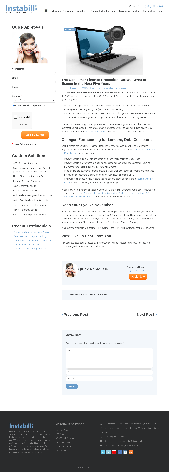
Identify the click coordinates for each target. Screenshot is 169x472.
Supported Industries (103, 11)
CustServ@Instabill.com (114, 437)
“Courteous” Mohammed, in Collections (32, 240)
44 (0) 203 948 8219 (129, 445)
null (161, 11)
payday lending (120, 88)
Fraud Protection (63, 450)
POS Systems (61, 434)
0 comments (95, 88)
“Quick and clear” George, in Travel (30, 248)
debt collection (107, 88)
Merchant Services (62, 11)
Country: (17, 96)
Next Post (146, 314)
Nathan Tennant (70, 88)
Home (46, 10)
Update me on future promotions (29, 105)
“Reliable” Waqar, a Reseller (27, 244)
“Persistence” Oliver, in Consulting (30, 236)
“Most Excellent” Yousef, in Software (31, 232)
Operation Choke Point (95, 131)
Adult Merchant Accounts (25, 186)
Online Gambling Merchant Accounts (30, 200)
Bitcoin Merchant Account (25, 190)
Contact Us (149, 11)
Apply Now (138, 276)
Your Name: (18, 68)
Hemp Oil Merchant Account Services (31, 176)
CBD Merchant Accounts (25, 163)
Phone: (16, 86)
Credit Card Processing (65, 446)
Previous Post (75, 314)
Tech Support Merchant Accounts (29, 205)
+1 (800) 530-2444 (152, 6)
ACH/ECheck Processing (66, 438)
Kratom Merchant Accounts (26, 181)
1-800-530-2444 (110, 445)
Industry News (70, 30)
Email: (15, 77)
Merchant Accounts (64, 430)
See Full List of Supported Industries (30, 214)
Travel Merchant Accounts (26, 209)
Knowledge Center (129, 11)
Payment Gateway (63, 442)
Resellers (82, 11)
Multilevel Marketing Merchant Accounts (32, 195)
